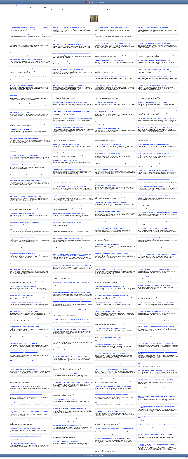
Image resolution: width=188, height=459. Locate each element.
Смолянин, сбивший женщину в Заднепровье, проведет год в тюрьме (67, 169)
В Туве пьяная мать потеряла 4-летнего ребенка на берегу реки (108, 402)
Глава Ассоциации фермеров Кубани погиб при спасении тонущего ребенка (110, 51)
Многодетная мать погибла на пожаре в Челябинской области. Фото (24, 311)
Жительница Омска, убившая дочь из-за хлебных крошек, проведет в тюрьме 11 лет (27, 34)
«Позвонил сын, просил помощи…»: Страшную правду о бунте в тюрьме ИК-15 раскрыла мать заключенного (72, 320)
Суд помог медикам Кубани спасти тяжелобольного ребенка (65, 399)
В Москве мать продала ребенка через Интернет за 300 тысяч (108, 337)
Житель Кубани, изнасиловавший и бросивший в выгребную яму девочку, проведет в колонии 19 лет (73, 339)
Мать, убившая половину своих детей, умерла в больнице (22, 85)
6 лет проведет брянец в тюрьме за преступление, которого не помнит (67, 177)
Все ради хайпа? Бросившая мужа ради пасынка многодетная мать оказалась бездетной (71, 329)
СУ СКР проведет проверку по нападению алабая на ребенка (107, 68)
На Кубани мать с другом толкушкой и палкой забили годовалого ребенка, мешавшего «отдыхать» (28, 77)
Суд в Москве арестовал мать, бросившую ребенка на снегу (107, 128)
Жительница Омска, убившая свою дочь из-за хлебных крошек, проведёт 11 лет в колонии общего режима (28, 94)
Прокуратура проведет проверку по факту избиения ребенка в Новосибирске (111, 219)
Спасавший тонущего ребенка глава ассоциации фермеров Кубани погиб (110, 34)
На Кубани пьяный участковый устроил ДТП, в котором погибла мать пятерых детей (70, 356)
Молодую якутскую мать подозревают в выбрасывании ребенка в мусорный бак (111, 253)
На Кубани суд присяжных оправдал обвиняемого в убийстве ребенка (67, 390)
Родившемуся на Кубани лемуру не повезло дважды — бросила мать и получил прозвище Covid (72, 382)
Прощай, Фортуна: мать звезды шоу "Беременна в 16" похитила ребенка (110, 353)
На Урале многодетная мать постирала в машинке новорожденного (24, 155)
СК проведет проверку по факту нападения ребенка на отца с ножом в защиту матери (155, 203)
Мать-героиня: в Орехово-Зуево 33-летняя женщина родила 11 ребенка (152, 102)
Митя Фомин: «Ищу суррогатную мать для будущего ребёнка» (108, 144)
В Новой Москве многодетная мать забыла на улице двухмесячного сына (25, 386)
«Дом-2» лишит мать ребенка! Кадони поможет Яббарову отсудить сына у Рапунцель (155, 334)
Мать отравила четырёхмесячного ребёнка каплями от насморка (108, 194)
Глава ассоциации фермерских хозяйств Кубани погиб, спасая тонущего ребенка (112, 76)
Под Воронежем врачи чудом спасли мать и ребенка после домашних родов (153, 318)
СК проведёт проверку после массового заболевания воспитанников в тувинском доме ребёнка (157, 212)
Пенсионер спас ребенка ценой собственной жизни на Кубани (65, 441)
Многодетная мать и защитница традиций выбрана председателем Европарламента (27, 318)
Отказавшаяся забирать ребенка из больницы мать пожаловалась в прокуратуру (111, 369)
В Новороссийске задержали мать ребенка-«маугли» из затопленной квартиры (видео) (113, 386)
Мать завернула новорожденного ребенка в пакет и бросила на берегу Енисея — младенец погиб (156, 362)
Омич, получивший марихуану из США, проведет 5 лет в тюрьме (66, 144)
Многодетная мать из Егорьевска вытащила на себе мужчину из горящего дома (69, 27)
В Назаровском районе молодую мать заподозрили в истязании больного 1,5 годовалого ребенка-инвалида (156, 388)
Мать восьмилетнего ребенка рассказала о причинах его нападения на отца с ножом (112, 438)
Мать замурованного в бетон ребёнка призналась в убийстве (107, 211)
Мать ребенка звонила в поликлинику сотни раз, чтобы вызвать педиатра (153, 135)
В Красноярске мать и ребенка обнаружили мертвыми (106, 102)
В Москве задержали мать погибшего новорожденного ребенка (108, 153)
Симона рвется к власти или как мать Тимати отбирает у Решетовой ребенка (111, 420)
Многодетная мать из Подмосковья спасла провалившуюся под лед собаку (25, 196)
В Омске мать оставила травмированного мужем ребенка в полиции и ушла (153, 69)
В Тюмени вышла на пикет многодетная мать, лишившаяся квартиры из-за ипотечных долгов (72, 111)
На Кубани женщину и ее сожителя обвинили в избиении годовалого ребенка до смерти (113, 43)
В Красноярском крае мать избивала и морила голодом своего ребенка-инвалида (154, 245)
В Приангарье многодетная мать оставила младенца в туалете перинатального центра (28, 420)
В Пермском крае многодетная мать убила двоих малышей (22, 295)
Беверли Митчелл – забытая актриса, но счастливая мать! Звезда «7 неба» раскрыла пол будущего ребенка (156, 397)
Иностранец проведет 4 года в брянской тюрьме (63, 152)
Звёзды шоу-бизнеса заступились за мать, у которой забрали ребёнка (109, 286)
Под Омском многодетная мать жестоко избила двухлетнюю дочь (23, 369)
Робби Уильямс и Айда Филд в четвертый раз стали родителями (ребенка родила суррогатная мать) (157, 425)
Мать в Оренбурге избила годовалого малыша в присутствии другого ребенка (154, 60)
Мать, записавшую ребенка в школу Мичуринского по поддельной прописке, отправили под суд (157, 110)
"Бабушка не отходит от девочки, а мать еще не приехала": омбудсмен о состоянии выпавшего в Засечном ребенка (157, 353)
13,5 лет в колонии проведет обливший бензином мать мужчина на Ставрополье (69, 408)
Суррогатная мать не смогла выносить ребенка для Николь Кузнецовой (110, 361)
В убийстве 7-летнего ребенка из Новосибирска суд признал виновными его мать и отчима (156, 118)
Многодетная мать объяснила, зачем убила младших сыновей (23, 253)
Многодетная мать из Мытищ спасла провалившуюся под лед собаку (24, 180)
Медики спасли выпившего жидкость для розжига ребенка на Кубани (67, 416)
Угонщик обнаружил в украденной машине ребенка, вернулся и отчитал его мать (154, 186)
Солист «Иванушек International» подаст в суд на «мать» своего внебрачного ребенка (155, 170)
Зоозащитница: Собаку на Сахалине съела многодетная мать (22, 172)
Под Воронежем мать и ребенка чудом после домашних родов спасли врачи (153, 311)
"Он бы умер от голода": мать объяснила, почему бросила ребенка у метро (153, 27)
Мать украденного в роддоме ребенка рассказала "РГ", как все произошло (110, 202)
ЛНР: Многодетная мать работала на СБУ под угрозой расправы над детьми (26, 229)
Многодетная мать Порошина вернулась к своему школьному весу (24, 352)
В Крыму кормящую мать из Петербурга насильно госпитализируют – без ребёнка (112, 277)
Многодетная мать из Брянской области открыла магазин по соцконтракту (25, 302)
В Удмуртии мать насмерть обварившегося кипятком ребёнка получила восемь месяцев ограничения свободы (156, 407)
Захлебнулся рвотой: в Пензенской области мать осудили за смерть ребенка (153, 153)
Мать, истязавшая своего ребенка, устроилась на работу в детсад (108, 319)
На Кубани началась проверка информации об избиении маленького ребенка (111, 27)
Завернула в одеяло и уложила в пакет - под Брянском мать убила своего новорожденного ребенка (156, 380)
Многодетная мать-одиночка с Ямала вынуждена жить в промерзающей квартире (69, 85)
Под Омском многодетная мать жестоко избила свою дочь (22, 245)
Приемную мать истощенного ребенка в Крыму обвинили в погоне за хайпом (153, 144)
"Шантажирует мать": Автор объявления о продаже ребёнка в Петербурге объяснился (155, 43)
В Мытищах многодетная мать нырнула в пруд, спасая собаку (23, 286)
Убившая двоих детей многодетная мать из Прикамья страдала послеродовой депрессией (29, 27)
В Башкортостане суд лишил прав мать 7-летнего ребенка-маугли (108, 311)
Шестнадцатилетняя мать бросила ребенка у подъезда (106, 93)
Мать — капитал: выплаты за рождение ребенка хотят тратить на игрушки (153, 35)
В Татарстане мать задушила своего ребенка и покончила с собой (108, 344)
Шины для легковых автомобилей (17, 42)
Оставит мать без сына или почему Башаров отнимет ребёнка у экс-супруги (110, 447)
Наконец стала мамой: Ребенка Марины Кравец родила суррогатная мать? (153, 276)
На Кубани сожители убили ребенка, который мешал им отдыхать (66, 432)
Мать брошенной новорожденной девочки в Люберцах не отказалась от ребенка (111, 295)
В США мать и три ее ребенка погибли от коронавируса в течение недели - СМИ (111, 135)
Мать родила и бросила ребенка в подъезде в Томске (106, 169)
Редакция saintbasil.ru (100, 455)
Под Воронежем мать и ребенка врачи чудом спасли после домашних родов (153, 269)
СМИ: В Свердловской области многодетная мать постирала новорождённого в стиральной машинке (29, 412)
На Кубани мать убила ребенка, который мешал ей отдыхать (22, 68)
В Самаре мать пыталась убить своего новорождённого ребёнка (108, 269)
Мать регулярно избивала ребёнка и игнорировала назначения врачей (109, 228)
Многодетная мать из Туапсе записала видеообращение (21, 103)
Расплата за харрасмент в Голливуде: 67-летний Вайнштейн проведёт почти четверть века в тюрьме (72, 302)
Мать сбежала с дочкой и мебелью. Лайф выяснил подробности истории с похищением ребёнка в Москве (157, 417)
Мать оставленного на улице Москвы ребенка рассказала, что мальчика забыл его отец (156, 326)
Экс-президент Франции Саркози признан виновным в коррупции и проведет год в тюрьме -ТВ (72, 245)
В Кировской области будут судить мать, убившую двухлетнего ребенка (152, 85)
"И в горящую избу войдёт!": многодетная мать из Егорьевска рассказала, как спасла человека (72, 118)
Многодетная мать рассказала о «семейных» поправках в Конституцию (24, 138)
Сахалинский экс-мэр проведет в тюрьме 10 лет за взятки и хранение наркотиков (69, 186)
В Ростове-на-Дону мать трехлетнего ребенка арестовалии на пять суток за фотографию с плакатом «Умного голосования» (156, 445)
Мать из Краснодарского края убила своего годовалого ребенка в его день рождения (155, 219)
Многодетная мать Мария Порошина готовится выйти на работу (23, 261)
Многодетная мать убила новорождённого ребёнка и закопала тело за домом (26, 59)
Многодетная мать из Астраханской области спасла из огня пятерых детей (68, 44)
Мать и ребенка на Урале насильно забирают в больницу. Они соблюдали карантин (155, 127)
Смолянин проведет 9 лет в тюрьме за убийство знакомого (65, 160)
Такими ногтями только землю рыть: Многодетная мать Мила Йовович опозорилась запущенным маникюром (73, 196)
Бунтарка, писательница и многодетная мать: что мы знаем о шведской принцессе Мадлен (71, 53)
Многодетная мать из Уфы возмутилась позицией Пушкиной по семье (24, 222)
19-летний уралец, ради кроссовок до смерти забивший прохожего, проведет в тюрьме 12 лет (72, 265)
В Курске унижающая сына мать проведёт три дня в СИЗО (65, 373)
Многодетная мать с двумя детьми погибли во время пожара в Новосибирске (26, 394)
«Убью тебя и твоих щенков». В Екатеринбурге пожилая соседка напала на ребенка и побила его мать (158, 435)
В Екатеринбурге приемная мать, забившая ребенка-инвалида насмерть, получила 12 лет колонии (156, 293)
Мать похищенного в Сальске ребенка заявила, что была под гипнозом (110, 261)
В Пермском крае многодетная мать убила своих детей (21, 360)
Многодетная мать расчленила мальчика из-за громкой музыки (23, 188)
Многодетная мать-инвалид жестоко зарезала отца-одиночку (22, 237)
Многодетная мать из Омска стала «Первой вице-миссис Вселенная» (67, 77)
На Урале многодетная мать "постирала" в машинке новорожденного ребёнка (26, 50)
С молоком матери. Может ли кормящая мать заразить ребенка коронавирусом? (154, 76)
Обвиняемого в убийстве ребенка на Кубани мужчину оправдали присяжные (68, 425)
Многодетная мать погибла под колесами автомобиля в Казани (23, 164)
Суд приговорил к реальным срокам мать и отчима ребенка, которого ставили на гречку (156, 343)
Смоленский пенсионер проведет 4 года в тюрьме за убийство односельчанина (69, 229)
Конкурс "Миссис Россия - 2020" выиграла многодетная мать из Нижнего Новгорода (70, 102)
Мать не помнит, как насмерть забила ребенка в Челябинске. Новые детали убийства (155, 302)
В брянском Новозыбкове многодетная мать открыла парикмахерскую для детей (26, 334)
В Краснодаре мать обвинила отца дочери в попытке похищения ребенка (110, 411)
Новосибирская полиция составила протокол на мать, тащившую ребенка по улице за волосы (157, 254)
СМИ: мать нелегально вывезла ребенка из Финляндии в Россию (108, 161)
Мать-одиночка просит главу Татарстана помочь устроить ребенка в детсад (153, 228)
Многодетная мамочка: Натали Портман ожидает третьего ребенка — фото (68, 213)
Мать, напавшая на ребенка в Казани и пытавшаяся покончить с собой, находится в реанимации (157, 261)
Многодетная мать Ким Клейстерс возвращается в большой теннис (24, 146)
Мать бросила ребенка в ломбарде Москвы (104, 111)
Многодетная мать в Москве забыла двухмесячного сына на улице (24, 277)
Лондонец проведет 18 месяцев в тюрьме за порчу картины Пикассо (67, 222)
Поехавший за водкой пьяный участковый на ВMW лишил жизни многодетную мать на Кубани (72, 365)
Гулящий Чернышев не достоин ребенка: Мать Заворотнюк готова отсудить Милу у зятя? (156, 370)
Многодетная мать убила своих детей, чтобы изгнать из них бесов (23, 443)
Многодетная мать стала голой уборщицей (19, 121)
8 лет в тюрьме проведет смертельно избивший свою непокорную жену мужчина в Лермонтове (72, 274)
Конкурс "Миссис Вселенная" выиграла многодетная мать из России (24, 378)
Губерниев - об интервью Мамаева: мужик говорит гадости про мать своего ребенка (155, 237)
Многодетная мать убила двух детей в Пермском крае (21, 269)
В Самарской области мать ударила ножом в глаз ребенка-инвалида (152, 51)
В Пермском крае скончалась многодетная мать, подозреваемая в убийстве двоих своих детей (72, 135)
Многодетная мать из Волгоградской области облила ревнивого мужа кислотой (69, 61)
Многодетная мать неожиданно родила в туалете (20, 112)
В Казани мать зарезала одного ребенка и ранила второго (107, 244)
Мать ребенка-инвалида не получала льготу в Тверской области (108, 302)
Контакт (95, 455)
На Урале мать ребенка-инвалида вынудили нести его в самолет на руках (153, 195)
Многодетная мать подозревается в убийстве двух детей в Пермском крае (68, 69)
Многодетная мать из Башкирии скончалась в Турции (21, 129)
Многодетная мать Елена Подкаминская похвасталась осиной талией (24, 326)
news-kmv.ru (25, 23)
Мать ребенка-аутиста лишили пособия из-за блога (105, 185)
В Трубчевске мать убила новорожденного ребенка (105, 85)
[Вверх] (186, 457)
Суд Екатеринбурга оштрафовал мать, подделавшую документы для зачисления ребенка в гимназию (114, 429)
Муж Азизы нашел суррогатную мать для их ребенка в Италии (108, 177)
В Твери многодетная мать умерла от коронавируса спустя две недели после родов (70, 127)
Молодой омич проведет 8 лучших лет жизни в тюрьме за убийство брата (68, 238)
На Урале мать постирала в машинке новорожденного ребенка (108, 119)
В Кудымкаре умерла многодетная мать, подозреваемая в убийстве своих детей (69, 35)
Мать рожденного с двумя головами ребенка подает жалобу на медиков (152, 161)
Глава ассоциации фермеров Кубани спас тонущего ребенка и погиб (109, 60)
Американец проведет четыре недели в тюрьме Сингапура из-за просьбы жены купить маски (72, 292)
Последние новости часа (88, 455)
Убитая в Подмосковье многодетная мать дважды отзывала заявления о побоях (26, 402)
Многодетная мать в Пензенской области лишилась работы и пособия (24, 343)
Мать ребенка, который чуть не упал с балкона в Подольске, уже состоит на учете (154, 285)
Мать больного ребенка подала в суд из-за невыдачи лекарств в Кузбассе (110, 328)
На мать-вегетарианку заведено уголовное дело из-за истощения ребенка (110, 378)
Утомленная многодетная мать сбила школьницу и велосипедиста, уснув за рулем (70, 93)
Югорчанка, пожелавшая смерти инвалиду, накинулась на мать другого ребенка (111, 394)
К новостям (101, 2)
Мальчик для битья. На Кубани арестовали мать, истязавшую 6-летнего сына (68, 347)
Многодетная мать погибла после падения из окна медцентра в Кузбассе (25, 428)
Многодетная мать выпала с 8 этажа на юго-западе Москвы (22, 213)
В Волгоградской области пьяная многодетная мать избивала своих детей (25, 436)
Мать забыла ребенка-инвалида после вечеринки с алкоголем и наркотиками (153, 179)
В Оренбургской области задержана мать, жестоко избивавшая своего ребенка (154, 93)
